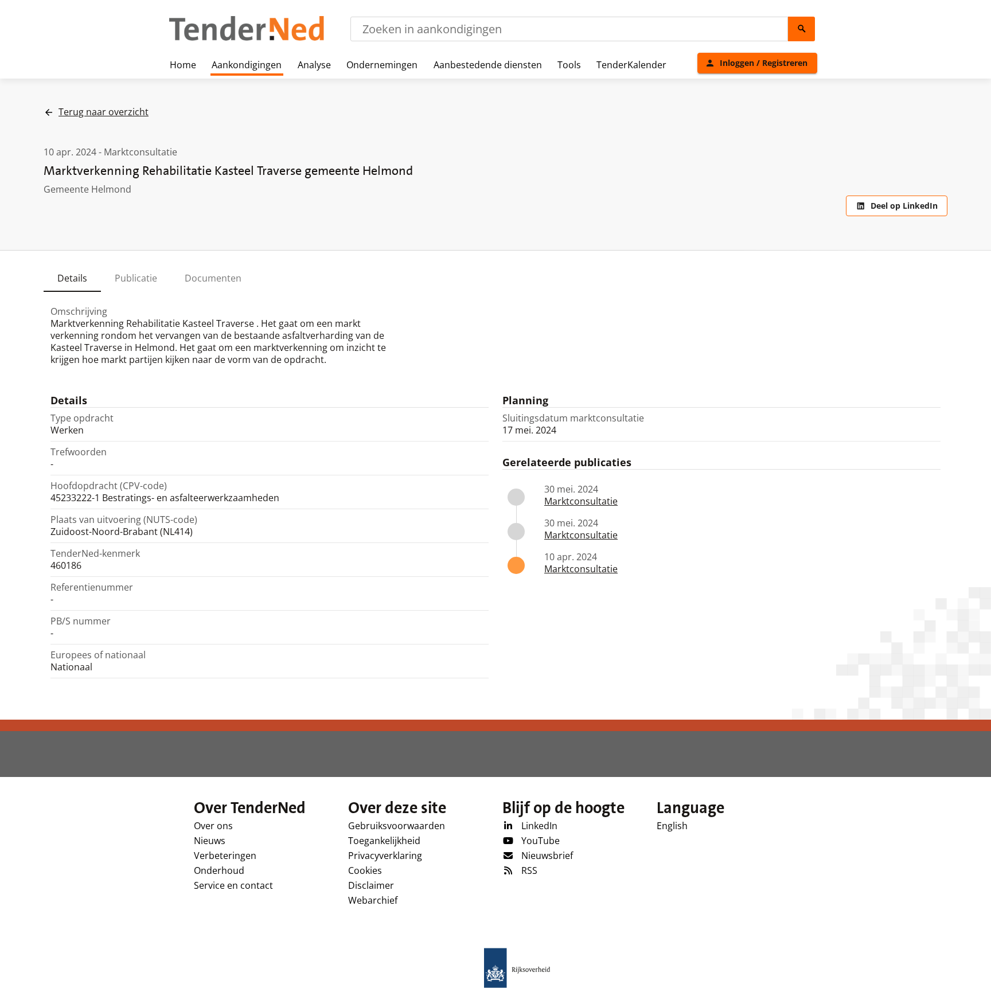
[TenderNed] (246, 39)
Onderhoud (219, 870)
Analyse (314, 64)
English (672, 825)
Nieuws (209, 840)
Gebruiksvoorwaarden (396, 825)
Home (183, 64)
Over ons (213, 825)
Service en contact (233, 885)
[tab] (72, 278)
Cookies (365, 870)
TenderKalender (631, 64)
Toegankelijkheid (384, 840)
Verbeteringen (225, 855)
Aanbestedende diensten (488, 64)
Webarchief (372, 900)
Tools (569, 64)
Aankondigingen (247, 64)
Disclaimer (371, 885)
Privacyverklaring (385, 855)
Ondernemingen (382, 64)
